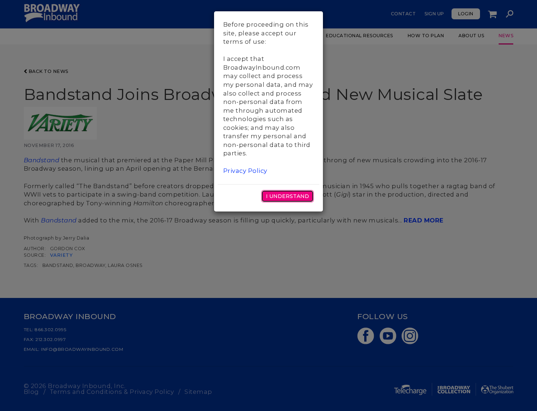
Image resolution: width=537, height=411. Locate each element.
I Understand (287, 196)
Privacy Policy (245, 170)
